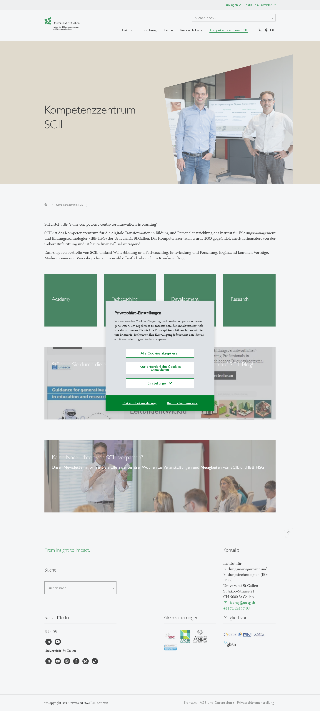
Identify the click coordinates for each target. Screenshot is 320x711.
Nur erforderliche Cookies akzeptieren (160, 368)
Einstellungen (158, 383)
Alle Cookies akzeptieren (160, 353)
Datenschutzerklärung (139, 403)
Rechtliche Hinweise (182, 403)
